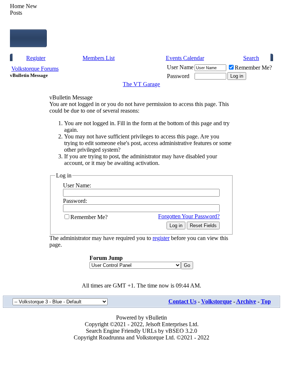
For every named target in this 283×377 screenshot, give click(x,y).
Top (266, 301)
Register (35, 58)
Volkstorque (216, 301)
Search (251, 58)
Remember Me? (253, 67)
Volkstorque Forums (35, 69)
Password (178, 76)
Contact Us (182, 301)
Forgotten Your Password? (189, 216)
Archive (246, 301)
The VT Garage (141, 84)
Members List (99, 58)
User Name (180, 67)
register (161, 238)
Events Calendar (185, 58)
